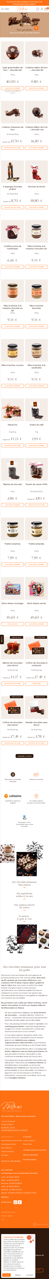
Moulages (4, 1155)
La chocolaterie (29, 1141)
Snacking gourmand (8, 1144)
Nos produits (7, 1137)
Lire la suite (13, 624)
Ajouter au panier (12, 88)
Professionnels (30, 1159)
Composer (36, 683)
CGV (2, 1219)
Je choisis (29, 1275)
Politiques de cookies (8, 1212)
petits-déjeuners (13, 1051)
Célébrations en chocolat (34, 1150)
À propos (27, 1137)
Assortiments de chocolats (11, 1141)
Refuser (18, 1275)
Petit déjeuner (6, 1148)
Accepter (6, 1275)
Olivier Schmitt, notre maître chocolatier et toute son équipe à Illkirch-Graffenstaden (24, 1005)
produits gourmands (34, 1051)
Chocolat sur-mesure (11, 1161)
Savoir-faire (27, 1144)
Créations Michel (7, 1151)
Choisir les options (12, 148)
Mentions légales (6, 1216)
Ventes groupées (30, 1155)
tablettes (19, 1040)
